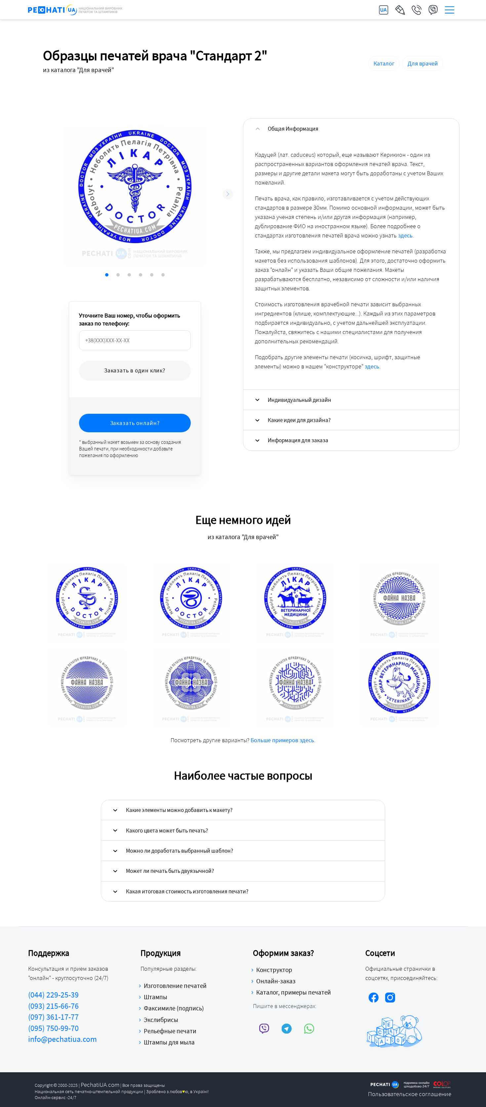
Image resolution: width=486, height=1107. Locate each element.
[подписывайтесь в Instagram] (390, 998)
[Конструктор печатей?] (400, 10)
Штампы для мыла (169, 1042)
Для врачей (423, 63)
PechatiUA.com (100, 1084)
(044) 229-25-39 (53, 995)
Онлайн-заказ (276, 981)
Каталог (384, 63)
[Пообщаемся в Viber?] (433, 10)
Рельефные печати (170, 1031)
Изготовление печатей (175, 986)
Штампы (155, 997)
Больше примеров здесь (282, 740)
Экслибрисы (161, 1020)
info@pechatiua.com (62, 1039)
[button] (228, 194)
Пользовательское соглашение (409, 1094)
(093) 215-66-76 (53, 1006)
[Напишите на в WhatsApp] (309, 1028)
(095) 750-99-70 (53, 1028)
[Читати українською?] (383, 10)
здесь (405, 235)
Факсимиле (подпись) (174, 1008)
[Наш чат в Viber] (264, 1028)
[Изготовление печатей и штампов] (75, 10)
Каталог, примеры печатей (293, 992)
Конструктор (274, 970)
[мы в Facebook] (373, 998)
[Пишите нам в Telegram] (287, 1028)
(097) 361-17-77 (53, 1017)
